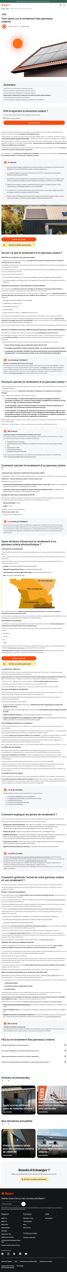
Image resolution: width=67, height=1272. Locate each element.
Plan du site (26, 1227)
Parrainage (19, 1266)
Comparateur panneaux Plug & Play (10, 1241)
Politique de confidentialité (28, 1261)
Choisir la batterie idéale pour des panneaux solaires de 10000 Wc (18, 1148)
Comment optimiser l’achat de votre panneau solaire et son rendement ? (24, 100)
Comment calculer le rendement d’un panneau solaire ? (19, 93)
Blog (24, 1224)
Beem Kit (4, 1221)
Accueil (3, 8)
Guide (7, 8)
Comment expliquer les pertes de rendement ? (16, 97)
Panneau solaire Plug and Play (10, 1245)
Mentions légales (6, 1261)
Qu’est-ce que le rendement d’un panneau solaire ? (18, 88)
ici (25, 1209)
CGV (15, 1261)
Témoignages (27, 1221)
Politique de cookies (46, 1261)
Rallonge (4, 1231)
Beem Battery (5, 1227)
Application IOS (6, 1234)
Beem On (4, 1218)
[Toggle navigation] (64, 5)
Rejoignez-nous (28, 1218)
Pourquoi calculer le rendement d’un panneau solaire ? (19, 91)
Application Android (7, 1237)
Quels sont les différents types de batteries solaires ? (18, 1106)
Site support (49, 1218)
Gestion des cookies (7, 1266)
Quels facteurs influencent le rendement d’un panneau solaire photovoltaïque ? (27, 95)
